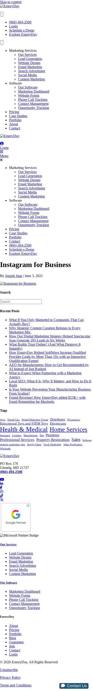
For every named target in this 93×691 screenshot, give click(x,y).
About (13, 124)
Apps (2, 420)
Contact (14, 128)
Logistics (16, 435)
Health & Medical (24, 429)
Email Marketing (30, 67)
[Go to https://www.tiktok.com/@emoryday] (46, 496)
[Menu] (2, 14)
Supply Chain (34, 444)
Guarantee (16, 642)
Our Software (27, 87)
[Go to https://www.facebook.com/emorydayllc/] (46, 488)
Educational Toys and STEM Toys (24, 423)
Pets (42, 435)
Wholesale (5, 448)
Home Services (68, 429)
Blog (12, 638)
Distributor (57, 419)
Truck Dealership (52, 444)
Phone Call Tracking (32, 100)
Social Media (27, 75)
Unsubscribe (9, 670)
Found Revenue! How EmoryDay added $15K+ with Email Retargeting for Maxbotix (47, 400)
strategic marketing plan (12, 444)
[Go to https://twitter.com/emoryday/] (46, 500)
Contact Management (33, 104)
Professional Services (17, 440)
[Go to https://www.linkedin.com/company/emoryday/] (46, 484)
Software (15, 83)
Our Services (27, 55)
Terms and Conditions (15, 685)
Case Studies (18, 116)
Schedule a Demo (21, 30)
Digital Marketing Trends (35, 420)
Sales (76, 439)
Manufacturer (30, 435)
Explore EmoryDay (23, 34)
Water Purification (72, 444)
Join (12, 646)
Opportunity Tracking (33, 108)
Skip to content (10, 2)
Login (13, 26)
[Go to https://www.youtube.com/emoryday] (46, 480)
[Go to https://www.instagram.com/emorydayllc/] (46, 492)
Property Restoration (53, 440)
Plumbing (52, 435)
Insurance (5, 435)
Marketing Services (23, 50)
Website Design (29, 63)
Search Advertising (31, 71)
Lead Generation (30, 59)
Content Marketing (31, 79)
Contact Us (77, 686)
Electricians (58, 423)
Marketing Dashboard (33, 91)
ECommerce (73, 420)
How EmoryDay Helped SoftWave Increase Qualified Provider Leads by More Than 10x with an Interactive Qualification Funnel (47, 357)
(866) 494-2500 (20, 22)
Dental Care (13, 420)
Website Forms (28, 95)
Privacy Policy (10, 677)
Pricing (14, 112)
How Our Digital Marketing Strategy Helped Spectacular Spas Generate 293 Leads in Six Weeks (49, 338)
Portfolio (15, 120)
